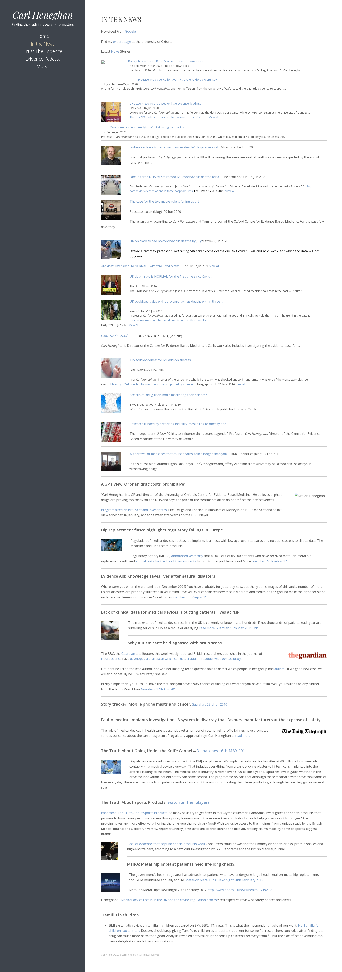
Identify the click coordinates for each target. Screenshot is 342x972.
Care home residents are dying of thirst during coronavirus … (149, 127)
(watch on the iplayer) (187, 802)
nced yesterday (192, 556)
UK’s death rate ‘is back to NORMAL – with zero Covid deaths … (142, 266)
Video (42, 66)
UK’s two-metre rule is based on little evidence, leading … (166, 103)
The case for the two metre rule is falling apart (164, 201)
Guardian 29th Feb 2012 (269, 561)
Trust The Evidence (42, 51)
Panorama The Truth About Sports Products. (135, 813)
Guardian (128, 653)
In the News (43, 44)
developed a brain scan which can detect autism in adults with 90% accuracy (185, 659)
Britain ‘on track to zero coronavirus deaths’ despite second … (175, 147)
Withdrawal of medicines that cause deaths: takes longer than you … (179, 454)
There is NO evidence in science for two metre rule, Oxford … (169, 117)
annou (176, 556)
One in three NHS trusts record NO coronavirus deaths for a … (176, 177)
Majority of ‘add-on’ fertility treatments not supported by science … (153, 384)
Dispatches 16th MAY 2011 (221, 750)
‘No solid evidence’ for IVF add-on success (160, 360)
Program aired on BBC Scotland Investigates (134, 510)
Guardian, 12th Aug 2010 (159, 689)
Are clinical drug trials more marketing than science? (168, 395)
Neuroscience (111, 659)
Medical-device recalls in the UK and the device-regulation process (169, 900)
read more (243, 736)
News (114, 51)
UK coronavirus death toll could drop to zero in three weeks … (169, 320)
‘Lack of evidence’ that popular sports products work (166, 844)
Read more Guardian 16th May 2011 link (228, 628)
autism (279, 669)
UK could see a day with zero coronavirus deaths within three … (176, 301)
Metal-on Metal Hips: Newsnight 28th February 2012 (224, 880)
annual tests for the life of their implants (166, 561)
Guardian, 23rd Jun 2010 (209, 704)
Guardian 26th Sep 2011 (189, 597)
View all (213, 117)
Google (130, 31)
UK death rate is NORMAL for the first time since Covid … (171, 276)
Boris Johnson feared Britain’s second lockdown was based (166, 61)
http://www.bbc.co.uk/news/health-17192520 (240, 890)
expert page (122, 41)
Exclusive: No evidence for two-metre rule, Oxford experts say (177, 79)
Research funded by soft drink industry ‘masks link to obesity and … (179, 424)
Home (43, 36)
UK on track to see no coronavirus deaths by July (166, 241)
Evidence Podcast (43, 59)
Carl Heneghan (42, 14)
